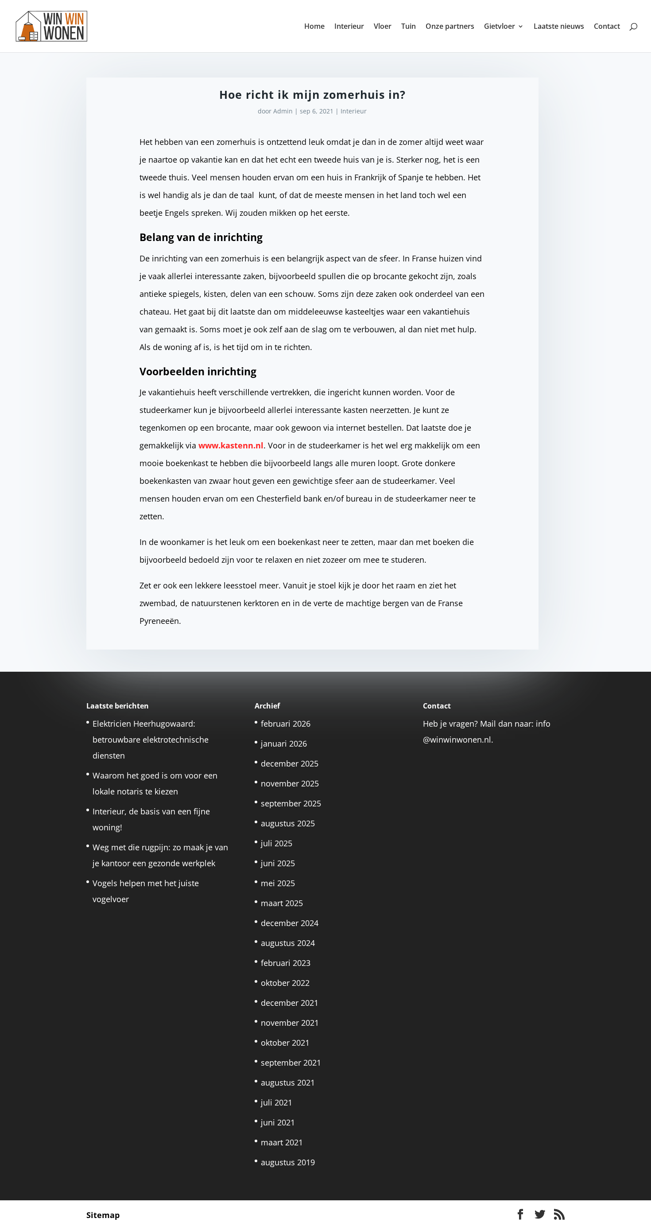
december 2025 (289, 763)
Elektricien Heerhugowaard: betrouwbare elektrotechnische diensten (151, 739)
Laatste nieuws (559, 27)
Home (314, 27)
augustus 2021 (288, 1082)
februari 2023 (285, 963)
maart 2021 (282, 1142)
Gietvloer (499, 27)
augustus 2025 (288, 823)
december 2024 (289, 923)
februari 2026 (285, 723)
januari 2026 (284, 743)
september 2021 (291, 1062)
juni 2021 (278, 1122)
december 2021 (289, 1002)
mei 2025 (278, 883)
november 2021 (290, 1022)
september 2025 (291, 803)
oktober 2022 (285, 982)
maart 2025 (282, 903)
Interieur (349, 27)
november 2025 (290, 783)
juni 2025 (278, 863)
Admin (283, 111)
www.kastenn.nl (231, 445)
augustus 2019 (288, 1162)
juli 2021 (276, 1102)
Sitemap (103, 1215)
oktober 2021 (285, 1042)
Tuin (408, 27)
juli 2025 (276, 843)
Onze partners (450, 27)
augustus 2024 (288, 943)
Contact (607, 27)
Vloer (382, 27)
